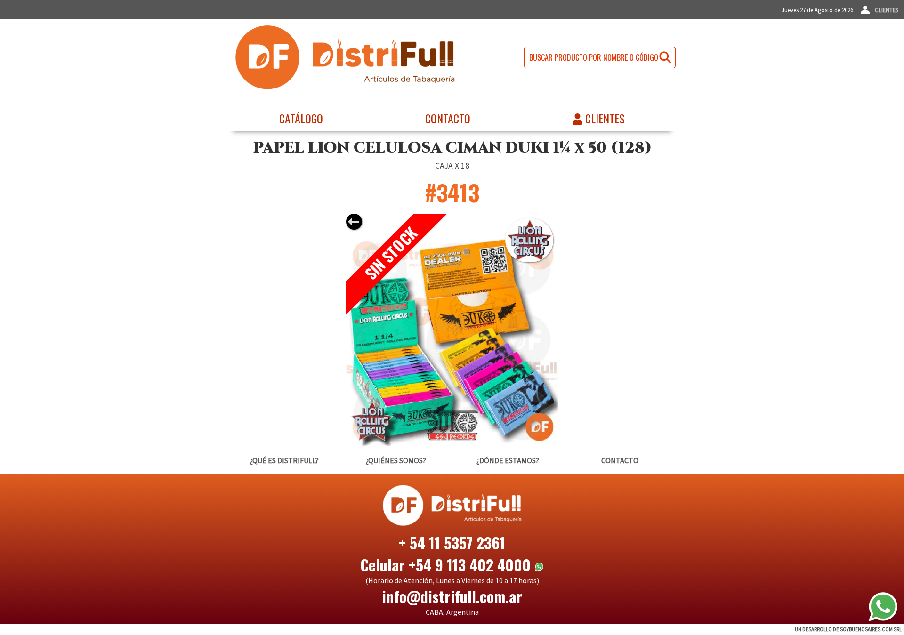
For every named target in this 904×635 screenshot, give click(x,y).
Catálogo (301, 118)
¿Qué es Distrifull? (284, 460)
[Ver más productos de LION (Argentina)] (529, 240)
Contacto (447, 118)
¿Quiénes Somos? (396, 460)
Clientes (886, 10)
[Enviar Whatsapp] (882, 606)
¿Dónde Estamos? (507, 460)
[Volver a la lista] (354, 222)
